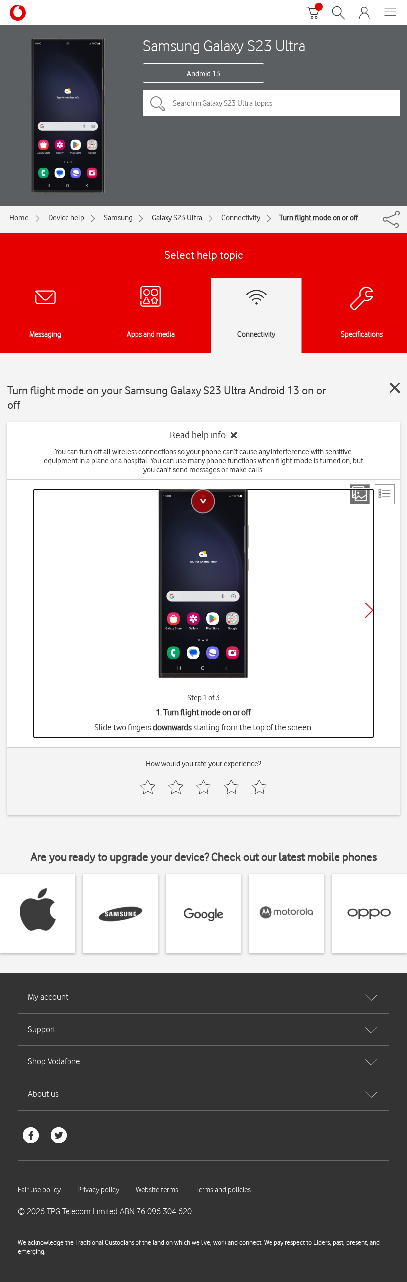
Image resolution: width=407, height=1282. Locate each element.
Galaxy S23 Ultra (177, 217)
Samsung (118, 217)
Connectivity (240, 217)
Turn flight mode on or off (318, 217)
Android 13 (203, 73)
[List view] (385, 494)
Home (19, 217)
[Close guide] (395, 388)
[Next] (369, 610)
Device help (66, 217)
